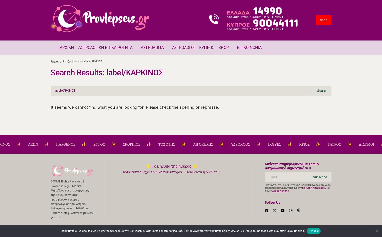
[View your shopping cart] (329, 48)
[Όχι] (377, 231)
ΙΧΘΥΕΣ (271, 144)
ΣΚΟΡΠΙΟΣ (128, 144)
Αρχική (55, 61)
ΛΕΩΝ (29, 144)
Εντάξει (314, 230)
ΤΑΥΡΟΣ (330, 144)
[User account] (320, 48)
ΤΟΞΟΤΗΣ (163, 144)
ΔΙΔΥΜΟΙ (363, 144)
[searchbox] (181, 90)
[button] (53, 48)
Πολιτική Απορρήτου (314, 187)
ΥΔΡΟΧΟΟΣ (236, 144)
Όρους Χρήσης (280, 190)
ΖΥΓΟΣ (95, 144)
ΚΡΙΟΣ (301, 144)
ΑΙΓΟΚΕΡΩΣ (199, 144)
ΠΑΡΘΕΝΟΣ (62, 144)
